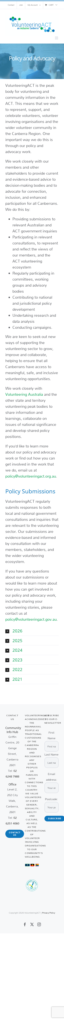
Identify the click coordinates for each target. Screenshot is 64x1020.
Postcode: (51, 799)
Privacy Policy (48, 913)
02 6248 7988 (12, 773)
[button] (32, 631)
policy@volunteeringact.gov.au (31, 619)
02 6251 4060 (12, 820)
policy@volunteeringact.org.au (30, 476)
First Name (51, 735)
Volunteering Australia (24, 394)
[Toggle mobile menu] (57, 38)
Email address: (51, 776)
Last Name (51, 754)
